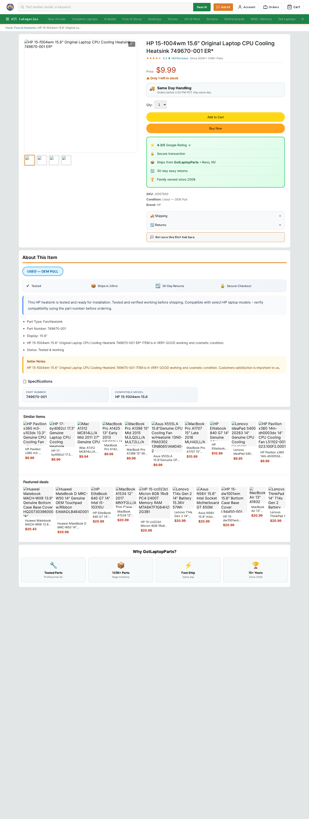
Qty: (149, 105)
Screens (212, 19)
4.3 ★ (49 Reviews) (175, 58)
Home (9, 27)
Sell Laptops (286, 19)
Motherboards (234, 19)
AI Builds (110, 19)
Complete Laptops (85, 19)
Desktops (155, 19)
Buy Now (215, 128)
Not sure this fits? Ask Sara (175, 237)
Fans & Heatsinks (25, 27)
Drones (173, 19)
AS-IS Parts (192, 19)
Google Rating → (174, 145)
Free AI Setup (132, 19)
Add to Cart (215, 117)
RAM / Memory (261, 19)
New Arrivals (57, 19)
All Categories (24, 19)
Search (202, 7)
